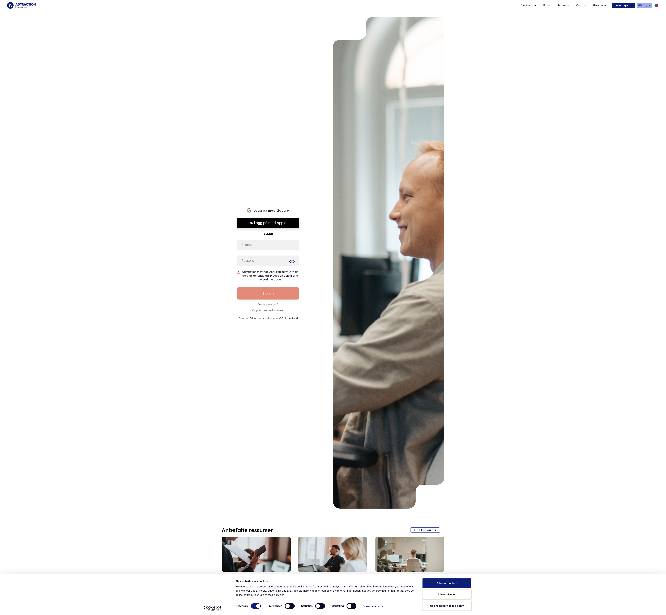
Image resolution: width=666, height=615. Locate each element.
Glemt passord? (268, 304)
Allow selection (447, 594)
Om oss (581, 5)
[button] (268, 223)
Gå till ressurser (425, 530)
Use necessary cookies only (447, 605)
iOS (281, 318)
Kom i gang (623, 5)
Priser (547, 5)
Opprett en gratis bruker (268, 310)
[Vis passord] (293, 261)
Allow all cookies (447, 583)
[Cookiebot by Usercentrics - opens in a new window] (212, 608)
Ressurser (599, 5)
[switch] (290, 606)
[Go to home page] (21, 5)
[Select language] (656, 5)
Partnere (563, 5)
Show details (371, 606)
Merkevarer (528, 5)
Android (293, 318)
